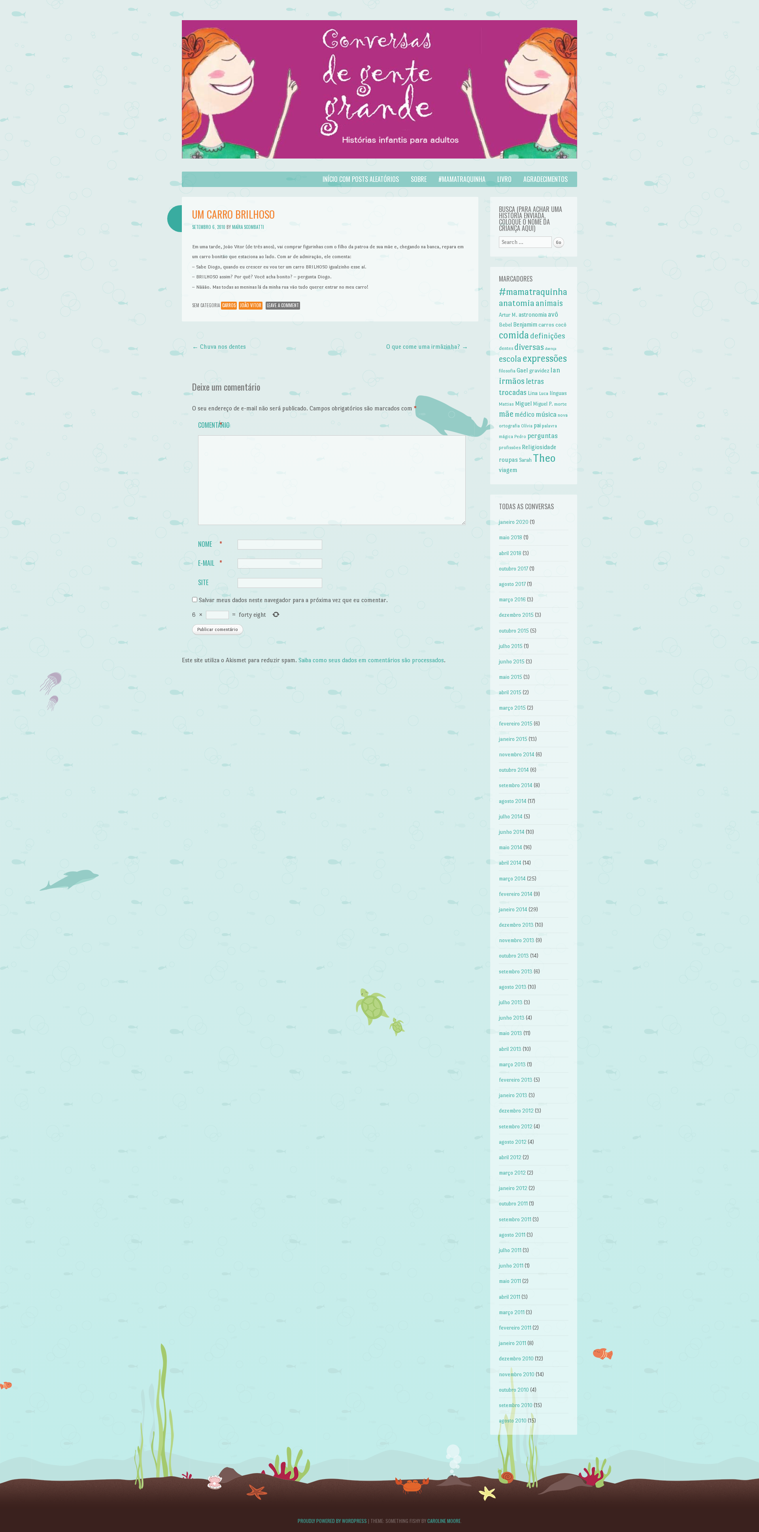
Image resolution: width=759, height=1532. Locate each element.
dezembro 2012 (516, 1111)
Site (203, 582)
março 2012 (512, 1173)
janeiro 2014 (513, 909)
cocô (560, 324)
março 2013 (512, 1064)
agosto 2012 (513, 1142)
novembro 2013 (516, 940)
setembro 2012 (515, 1127)
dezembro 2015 (516, 615)
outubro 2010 (514, 1390)
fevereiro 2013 (515, 1080)
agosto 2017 (512, 584)
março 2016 (512, 600)
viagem (508, 470)
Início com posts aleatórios (361, 179)
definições (547, 335)
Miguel (523, 403)
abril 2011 (509, 1297)
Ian (555, 370)
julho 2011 (510, 1250)
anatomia (516, 303)
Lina (533, 393)
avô (553, 314)
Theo (544, 458)
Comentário (214, 425)
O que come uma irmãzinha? (427, 346)
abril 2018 (510, 553)
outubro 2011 (513, 1204)
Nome (210, 544)
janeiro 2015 (513, 739)
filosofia (507, 371)
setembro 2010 (515, 1405)
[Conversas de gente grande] (379, 166)
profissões (510, 447)
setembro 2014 (515, 785)
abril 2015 (510, 692)
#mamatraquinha (461, 179)
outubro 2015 (514, 631)
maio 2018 (510, 537)
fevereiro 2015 (515, 724)
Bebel (505, 325)
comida (514, 335)
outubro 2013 (514, 956)
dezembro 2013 (516, 925)
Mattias (506, 404)
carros (229, 305)
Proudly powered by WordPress (332, 1520)
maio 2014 (510, 847)
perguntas (542, 436)
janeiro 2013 (513, 1095)
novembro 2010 (516, 1374)
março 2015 (512, 708)
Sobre (419, 179)
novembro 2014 (516, 754)
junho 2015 (512, 662)
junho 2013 (512, 1018)
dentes (506, 348)
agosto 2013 (513, 987)
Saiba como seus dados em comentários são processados (371, 660)
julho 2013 (511, 1002)
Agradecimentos (545, 179)
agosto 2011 (512, 1235)
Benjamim (525, 324)
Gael (522, 370)
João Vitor (250, 305)
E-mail (210, 563)
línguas (558, 393)
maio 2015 (510, 677)
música (546, 414)
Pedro (520, 436)
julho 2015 (511, 646)
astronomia (533, 315)
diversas (529, 347)
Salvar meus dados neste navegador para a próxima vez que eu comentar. (293, 600)
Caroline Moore (444, 1520)
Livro (504, 179)
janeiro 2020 (514, 522)
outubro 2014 (514, 770)
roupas (508, 459)
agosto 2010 (513, 1421)
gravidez (539, 370)
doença (551, 348)
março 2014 (512, 879)
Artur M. (508, 315)
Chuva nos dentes (219, 346)
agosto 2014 (513, 801)
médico (524, 414)
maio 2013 (510, 1033)
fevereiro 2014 (515, 894)
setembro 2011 (515, 1219)
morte (560, 404)
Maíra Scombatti (248, 227)
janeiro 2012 (513, 1188)
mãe (506, 414)
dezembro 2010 (516, 1359)
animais (549, 303)
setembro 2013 (515, 972)
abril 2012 (510, 1157)
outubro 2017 (513, 569)
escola (510, 359)
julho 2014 (511, 817)
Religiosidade (539, 447)
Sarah (525, 460)
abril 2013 (510, 1049)
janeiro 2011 (512, 1343)
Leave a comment (283, 305)
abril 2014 (510, 863)
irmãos (512, 381)
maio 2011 (510, 1281)
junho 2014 (512, 832)
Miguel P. (543, 404)
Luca (543, 393)
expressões (545, 358)
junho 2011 (511, 1266)
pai (537, 425)
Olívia (526, 426)
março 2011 (512, 1312)
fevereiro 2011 (515, 1328)
